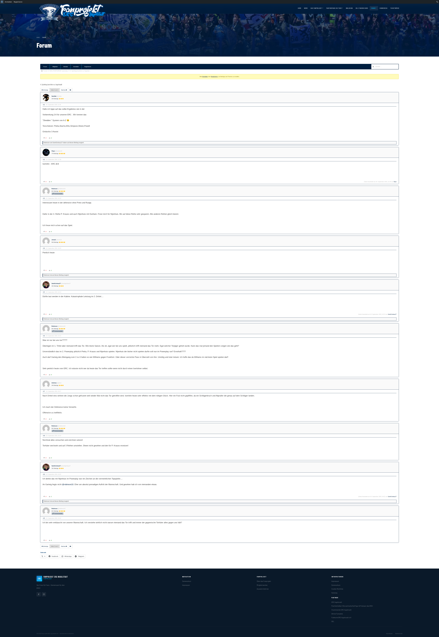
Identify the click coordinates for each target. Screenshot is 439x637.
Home (299, 8)
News (306, 8)
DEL (332, 621)
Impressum (186, 585)
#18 (44, 435)
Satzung (334, 593)
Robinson (55, 188)
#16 (44, 335)
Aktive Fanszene (337, 614)
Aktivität (65, 66)
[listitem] (39, 594)
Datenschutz (186, 581)
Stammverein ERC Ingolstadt (341, 610)
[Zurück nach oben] (433, 632)
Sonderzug (383, 8)
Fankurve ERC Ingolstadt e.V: (341, 617)
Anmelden (76, 66)
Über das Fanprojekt (264, 581)
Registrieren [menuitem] (18, 2)
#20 (44, 518)
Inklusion (349, 8)
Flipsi (53, 151)
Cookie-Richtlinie (337, 589)
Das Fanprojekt (316, 8)
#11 (44, 104)
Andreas (54, 383)
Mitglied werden (262, 585)
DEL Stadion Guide (362, 8)
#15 (44, 292)
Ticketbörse (394, 8)
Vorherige (45, 90)
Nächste (63, 90)
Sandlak (54, 96)
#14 (44, 248)
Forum (373, 8)
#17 (44, 391)
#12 (44, 159)
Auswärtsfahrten (263, 589)
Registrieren (87, 66)
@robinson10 (67, 484)
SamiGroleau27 (56, 283)
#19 (44, 474)
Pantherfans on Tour (333, 8)
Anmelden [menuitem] (8, 2)
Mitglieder (55, 66)
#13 (44, 198)
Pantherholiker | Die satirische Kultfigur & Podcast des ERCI (352, 606)
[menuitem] (2, 2)
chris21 (54, 239)
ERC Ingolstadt (336, 602)
